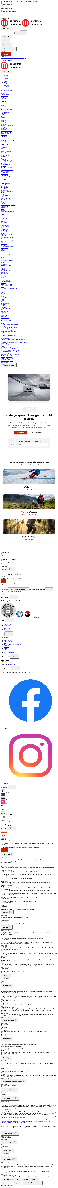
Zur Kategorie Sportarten (7, 90)
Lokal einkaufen (7, 628)
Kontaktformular (12, 664)
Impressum (6, 637)
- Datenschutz (10, 1185)
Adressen (17, 58)
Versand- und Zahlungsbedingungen (12, 644)
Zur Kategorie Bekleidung (7, 167)
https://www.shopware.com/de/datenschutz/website (13, 1122)
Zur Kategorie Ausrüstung (7, 199)
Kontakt (5, 649)
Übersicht (3, 58)
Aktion (3, 577)
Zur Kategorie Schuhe (6, 106)
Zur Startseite (20, 432)
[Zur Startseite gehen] (11, 26)
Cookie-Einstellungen (9, 652)
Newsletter (6, 647)
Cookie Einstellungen (30, 1179)
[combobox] (8, 33)
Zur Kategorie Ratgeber (6, 320)
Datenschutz (7, 639)
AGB (49, 589)
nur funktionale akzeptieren (11, 1179)
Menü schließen (9, 49)
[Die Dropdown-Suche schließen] (23, 32)
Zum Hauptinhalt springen (7, 1)
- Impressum (4, 1185)
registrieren (5, 56)
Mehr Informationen (51, 1177)
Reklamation (7, 625)
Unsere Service (7, 624)
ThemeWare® (36, 847)
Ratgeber (6, 648)
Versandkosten (26, 843)
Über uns (6, 627)
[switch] (1, 857)
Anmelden (5, 54)
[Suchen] (17, 33)
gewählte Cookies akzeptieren (11, 1183)
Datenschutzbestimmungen (18, 589)
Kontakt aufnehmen (36, 432)
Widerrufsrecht (7, 640)
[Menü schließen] (1, 92)
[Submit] (3, 581)
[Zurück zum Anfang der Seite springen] (4, 850)
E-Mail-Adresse (5, 578)
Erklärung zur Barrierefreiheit (11, 651)
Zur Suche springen (18, 1)
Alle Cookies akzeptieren (33, 1183)
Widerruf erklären (8, 641)
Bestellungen (22, 58)
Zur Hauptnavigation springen (30, 1)
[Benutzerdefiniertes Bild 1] (20, 617)
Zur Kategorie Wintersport (7, 260)
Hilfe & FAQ (7, 645)
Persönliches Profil (10, 58)
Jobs (5, 629)
